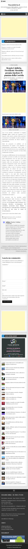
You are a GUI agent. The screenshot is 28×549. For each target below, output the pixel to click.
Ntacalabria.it (14, 5)
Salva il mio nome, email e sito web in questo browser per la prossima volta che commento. (13, 297)
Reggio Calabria (14, 65)
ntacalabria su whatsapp (7, 518)
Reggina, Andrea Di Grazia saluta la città (11, 44)
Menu (4, 1)
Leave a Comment (14, 79)
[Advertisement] (14, 27)
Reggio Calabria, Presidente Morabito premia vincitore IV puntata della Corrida (14, 72)
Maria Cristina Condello (10, 78)
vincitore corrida (11, 218)
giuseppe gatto (11, 217)
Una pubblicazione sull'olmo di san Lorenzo (12, 55)
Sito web (4, 290)
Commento (5, 264)
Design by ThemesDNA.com (14, 547)
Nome (4, 281)
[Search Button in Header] (26, 14)
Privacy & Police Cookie (7, 529)
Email (4, 285)
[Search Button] (14, 491)
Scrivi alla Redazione (6, 527)
